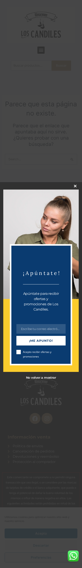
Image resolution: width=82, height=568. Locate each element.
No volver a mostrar (41, 378)
